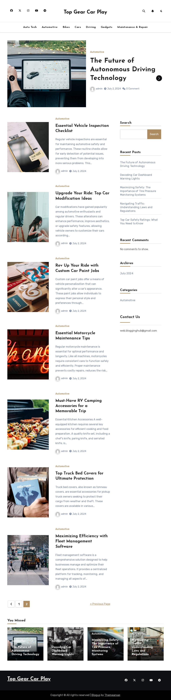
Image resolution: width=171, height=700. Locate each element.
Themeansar (112, 695)
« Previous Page (100, 604)
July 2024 (126, 273)
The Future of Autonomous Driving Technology (122, 70)
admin (99, 88)
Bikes (66, 27)
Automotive (50, 27)
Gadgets (106, 27)
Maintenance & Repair (132, 27)
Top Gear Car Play (85, 12)
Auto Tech (30, 27)
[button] (159, 78)
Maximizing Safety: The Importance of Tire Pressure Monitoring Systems (138, 191)
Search (126, 123)
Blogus (96, 695)
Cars (78, 27)
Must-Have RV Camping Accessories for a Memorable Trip (78, 406)
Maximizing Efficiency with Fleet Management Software (81, 541)
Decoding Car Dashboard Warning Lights (63, 651)
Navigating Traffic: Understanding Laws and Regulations (136, 207)
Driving (91, 27)
